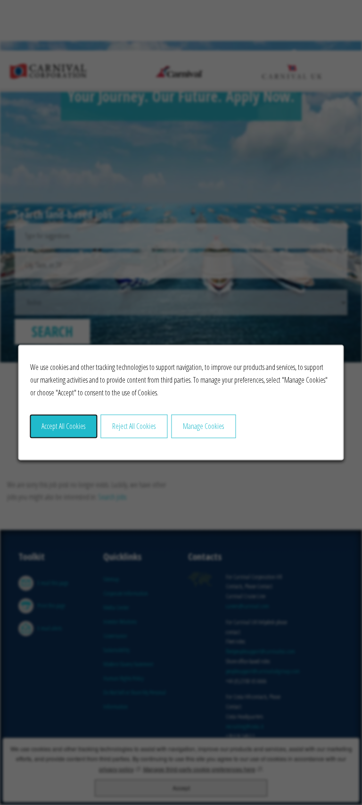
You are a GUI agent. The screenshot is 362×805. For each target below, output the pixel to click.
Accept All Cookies (63, 426)
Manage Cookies (203, 426)
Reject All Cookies (134, 426)
